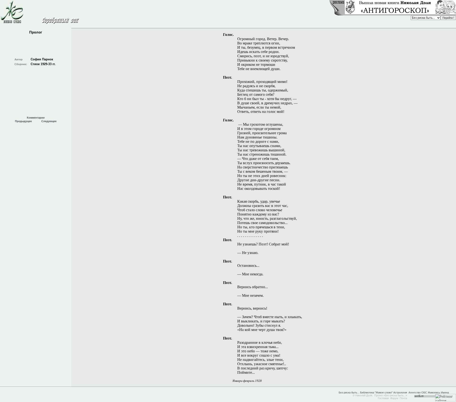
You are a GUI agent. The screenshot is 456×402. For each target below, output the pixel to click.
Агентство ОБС (417, 392)
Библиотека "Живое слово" (376, 392)
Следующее (49, 121)
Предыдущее (23, 121)
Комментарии (36, 117)
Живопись (434, 392)
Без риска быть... (349, 392)
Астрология (400, 392)
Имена (445, 392)
